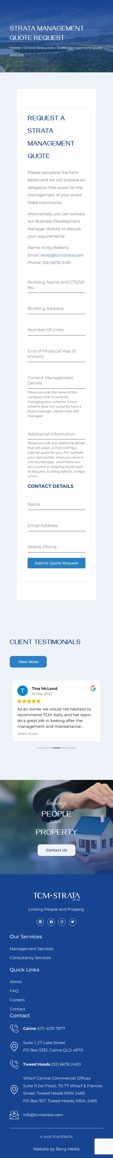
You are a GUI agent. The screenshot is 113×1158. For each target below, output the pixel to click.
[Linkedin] (40, 922)
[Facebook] (51, 922)
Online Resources (39, 48)
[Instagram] (62, 922)
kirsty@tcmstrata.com (62, 255)
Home (15, 48)
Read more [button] (27, 733)
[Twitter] (72, 922)
